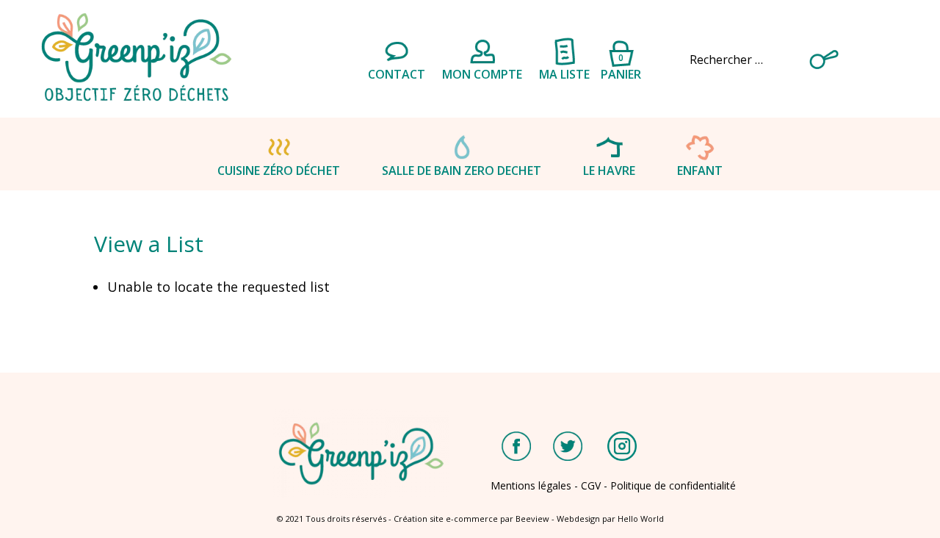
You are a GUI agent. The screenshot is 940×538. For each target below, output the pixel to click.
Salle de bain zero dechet (461, 170)
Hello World (641, 518)
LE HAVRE (609, 170)
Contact (396, 74)
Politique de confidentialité (673, 485)
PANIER (621, 65)
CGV (591, 485)
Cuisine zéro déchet (278, 170)
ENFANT (700, 170)
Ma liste (564, 74)
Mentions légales (531, 485)
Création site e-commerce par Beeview (471, 518)
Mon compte (482, 74)
